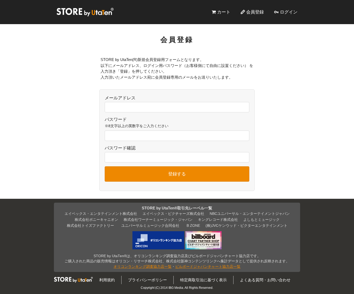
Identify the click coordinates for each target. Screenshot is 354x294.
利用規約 (107, 280)
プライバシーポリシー (147, 280)
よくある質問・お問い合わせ (265, 280)
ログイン (289, 12)
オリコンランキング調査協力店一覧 (143, 267)
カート (223, 12)
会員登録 (255, 12)
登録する (177, 174)
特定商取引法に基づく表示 (203, 280)
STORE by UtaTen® (85, 11)
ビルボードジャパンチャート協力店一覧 (207, 267)
